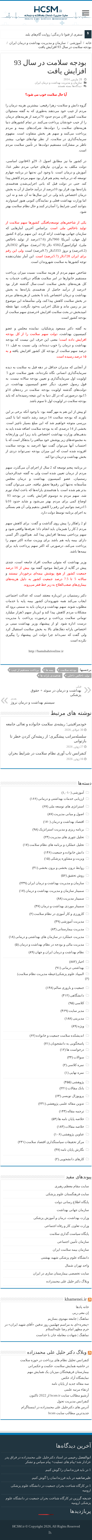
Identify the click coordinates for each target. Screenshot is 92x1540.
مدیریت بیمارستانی (70, 929)
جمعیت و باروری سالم (69, 988)
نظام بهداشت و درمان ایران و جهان (59, 952)
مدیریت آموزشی (72, 921)
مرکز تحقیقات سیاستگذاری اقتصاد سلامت (55, 1142)
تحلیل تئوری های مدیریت (67, 837)
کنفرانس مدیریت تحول (73, 1401)
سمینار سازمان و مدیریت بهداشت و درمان (55, 891)
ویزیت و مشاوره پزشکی (67, 858)
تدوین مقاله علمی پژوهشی (65, 1103)
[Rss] (50, 1533)
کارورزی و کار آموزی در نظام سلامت (59, 914)
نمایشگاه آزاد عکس (75, 1378)
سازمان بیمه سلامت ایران (71, 1249)
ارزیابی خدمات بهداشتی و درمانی (61, 799)
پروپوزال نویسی (73, 1096)
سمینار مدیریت (73, 898)
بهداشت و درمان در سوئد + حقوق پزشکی (56, 691)
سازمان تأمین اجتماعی (73, 1242)
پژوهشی (78, 1082)
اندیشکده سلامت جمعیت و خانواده (60, 1035)
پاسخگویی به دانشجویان (67, 1043)
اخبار (80, 961)
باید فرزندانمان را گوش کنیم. (65, 1470)
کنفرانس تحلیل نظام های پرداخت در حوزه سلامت (54, 1360)
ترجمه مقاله (75, 1111)
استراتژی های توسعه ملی (66, 806)
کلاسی (79, 1003)
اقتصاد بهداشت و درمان (67, 822)
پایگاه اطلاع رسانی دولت (72, 1202)
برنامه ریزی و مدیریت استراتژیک (61, 829)
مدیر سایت (76, 1011)
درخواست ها (75, 1049)
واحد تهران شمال (77, 1265)
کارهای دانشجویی (72, 1159)
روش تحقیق (75, 875)
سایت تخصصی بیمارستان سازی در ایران (61, 1273)
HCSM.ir (18, 1526)
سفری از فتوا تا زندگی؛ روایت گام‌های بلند (54, 34)
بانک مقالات (76, 1088)
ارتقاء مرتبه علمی (76, 1389)
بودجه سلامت (68, 669)
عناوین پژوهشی (73, 1134)
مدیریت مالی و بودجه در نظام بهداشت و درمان (51, 944)
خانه (88, 43)
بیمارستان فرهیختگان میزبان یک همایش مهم (58, 1372)
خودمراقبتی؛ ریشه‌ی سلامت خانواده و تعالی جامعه (46, 724)
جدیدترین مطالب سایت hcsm (68, 1413)
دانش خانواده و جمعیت (68, 852)
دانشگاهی (77, 995)
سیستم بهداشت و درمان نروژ (33, 700)
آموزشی (76, 43)
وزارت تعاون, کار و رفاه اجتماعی (66, 1226)
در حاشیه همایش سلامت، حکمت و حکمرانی (58, 1366)
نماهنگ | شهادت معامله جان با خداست (62, 1335)
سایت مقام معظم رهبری (72, 1186)
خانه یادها (82, 1307)
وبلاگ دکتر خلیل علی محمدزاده (67, 1281)
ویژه (81, 1026)
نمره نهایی (76, 1072)
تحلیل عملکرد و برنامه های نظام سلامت (56, 845)
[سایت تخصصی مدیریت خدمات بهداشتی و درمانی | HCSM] (46, 12)
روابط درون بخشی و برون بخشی (61, 868)
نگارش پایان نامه (72, 1149)
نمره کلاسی (75, 1065)
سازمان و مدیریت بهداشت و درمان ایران (37, 43)
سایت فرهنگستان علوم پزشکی (67, 1194)
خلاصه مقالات (74, 1126)
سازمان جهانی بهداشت (73, 1210)
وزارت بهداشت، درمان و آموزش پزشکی (61, 1218)
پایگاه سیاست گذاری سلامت (69, 1234)
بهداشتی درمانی (73, 968)
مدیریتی (78, 1018)
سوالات (79, 1057)
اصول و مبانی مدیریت (69, 814)
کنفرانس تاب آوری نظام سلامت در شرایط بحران (47, 753)
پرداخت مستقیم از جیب (25, 669)
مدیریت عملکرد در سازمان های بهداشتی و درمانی (49, 937)
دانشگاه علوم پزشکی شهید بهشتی (65, 1257)
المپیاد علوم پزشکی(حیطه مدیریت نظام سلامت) (50, 974)
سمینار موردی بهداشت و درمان (62, 906)
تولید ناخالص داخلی (78, 675)
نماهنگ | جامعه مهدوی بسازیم (68, 1319)
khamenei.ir (76, 1299)
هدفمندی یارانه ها (50, 675)
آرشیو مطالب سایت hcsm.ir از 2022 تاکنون (59, 1395)
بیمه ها (49, 669)
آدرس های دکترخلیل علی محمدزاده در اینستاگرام (55, 1407)
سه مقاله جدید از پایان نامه (70, 1384)
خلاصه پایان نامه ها (71, 1119)
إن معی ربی (80, 1313)
